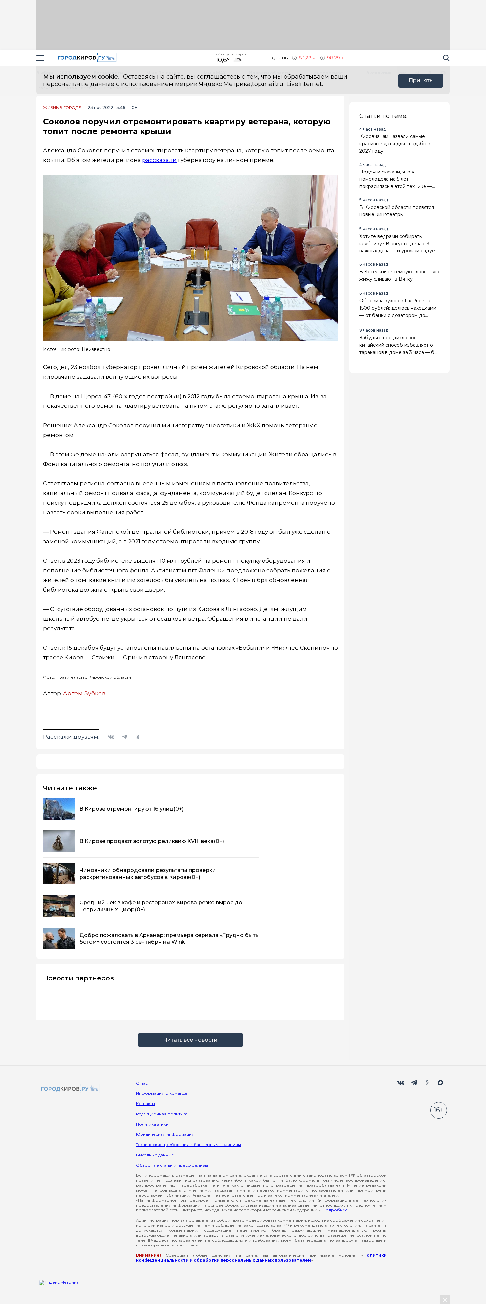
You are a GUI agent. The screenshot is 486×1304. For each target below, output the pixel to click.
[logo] (69, 1089)
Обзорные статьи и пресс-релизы (172, 1165)
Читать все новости (190, 1040)
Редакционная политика (161, 1113)
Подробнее (335, 1210)
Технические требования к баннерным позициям (188, 1144)
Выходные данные (155, 1154)
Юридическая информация (165, 1134)
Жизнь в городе (62, 107)
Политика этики (152, 1124)
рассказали (159, 160)
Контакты (145, 1103)
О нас (142, 1083)
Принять (421, 80)
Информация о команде (161, 1093)
